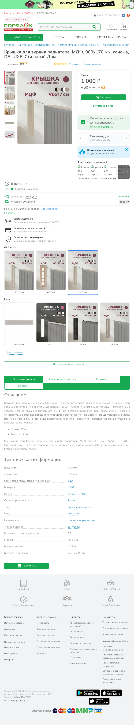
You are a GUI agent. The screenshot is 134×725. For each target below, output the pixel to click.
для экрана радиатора (81, 520)
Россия (72, 500)
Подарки (8, 659)
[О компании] (23, 583)
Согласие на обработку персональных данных (113, 672)
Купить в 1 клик (103, 106)
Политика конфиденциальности (113, 648)
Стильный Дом (77, 494)
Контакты (41, 653)
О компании (75, 657)
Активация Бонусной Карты (115, 641)
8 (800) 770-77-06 (46, 13)
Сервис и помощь (47, 617)
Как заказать (43, 622)
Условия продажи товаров (115, 622)
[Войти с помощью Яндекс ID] (128, 15)
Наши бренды (11, 653)
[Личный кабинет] (110, 599)
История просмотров (14, 642)
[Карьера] (67, 598)
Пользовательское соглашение (111, 664)
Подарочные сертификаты (115, 628)
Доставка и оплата (16, 19)
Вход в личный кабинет (48, 647)
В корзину (105, 97)
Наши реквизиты (78, 663)
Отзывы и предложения (48, 641)
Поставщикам (76, 631)
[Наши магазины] (110, 583)
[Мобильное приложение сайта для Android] (88, 692)
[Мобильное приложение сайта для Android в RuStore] (99, 701)
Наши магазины (12, 647)
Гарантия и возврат (46, 635)
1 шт (70, 481)
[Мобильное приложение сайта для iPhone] (111, 692)
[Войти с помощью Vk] (123, 15)
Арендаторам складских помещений (81, 624)
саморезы (74, 526)
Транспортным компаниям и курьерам (83, 651)
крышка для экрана (80, 507)
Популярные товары (14, 622)
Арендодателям (77, 637)
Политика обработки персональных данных (113, 656)
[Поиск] (94, 26)
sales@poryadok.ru (20, 700)
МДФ (71, 487)
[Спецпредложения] (23, 599)
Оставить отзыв (92, 64)
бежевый (73, 513)
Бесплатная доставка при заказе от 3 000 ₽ (36, 222)
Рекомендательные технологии (111, 680)
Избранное (9, 629)
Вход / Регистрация (108, 15)
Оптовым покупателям (80, 643)
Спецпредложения (13, 635)
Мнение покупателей (101, 126)
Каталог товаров (13, 617)
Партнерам (76, 617)
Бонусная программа (112, 634)
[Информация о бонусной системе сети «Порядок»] (103, 87)
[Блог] (67, 583)
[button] (23, 37)
